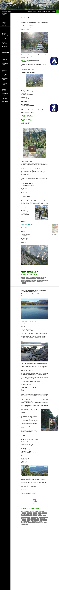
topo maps (33, 281)
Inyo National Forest (25, 60)
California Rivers (30, 289)
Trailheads (45, 22)
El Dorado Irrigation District (42, 392)
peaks (23, 281)
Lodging (39, 11)
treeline (41, 281)
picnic (30, 521)
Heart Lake (24, 235)
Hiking (41, 22)
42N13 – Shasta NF (4, 38)
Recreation (48, 11)
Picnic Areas (43, 290)
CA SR (39, 511)
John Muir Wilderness (26, 115)
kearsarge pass (24, 280)
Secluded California (5, 101)
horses (39, 278)
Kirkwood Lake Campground (26, 432)
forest (23, 517)
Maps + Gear (53, 11)
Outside (43, 11)
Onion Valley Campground (28, 26)
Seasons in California (5, 99)
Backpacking (23, 22)
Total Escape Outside (6, 11)
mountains (34, 280)
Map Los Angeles (4, 77)
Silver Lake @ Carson (31, 293)
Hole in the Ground (4, 31)
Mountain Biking (38, 290)
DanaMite (3, 42)
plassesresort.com (24, 494)
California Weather (5, 97)
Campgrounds (29, 22)
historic (34, 518)
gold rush (28, 517)
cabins (42, 511)
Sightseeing (23, 291)
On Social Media (4, 98)
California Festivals (5, 93)
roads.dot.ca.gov (24, 382)
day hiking (24, 514)
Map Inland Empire (5, 75)
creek (38, 277)
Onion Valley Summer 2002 (29, 274)
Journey (34, 11)
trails (37, 281)
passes (26, 521)
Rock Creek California (5, 43)
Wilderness (23, 23)
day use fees (29, 514)
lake (30, 280)
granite (23, 278)
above (23, 277)
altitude (27, 277)
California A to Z (4, 59)
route (40, 521)
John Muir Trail (25, 113)
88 (22, 511)
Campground (32, 277)
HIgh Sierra (28, 278)
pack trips (45, 280)
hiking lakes (34, 278)
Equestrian (34, 22)
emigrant (40, 515)
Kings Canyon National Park (29, 116)
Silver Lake (30, 522)
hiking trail (29, 518)
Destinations (30, 11)
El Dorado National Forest (26, 329)
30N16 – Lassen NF (5, 35)
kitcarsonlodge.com (25, 487)
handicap (45, 517)
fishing (44, 515)
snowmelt (27, 281)
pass (23, 521)
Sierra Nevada (24, 522)
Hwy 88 (43, 518)
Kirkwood (25, 330)
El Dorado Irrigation (36, 514)
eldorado (35, 515)
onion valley (40, 280)
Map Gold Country (5, 74)
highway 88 (24, 518)
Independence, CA (28, 198)
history (39, 518)
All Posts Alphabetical (4, 20)
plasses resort (35, 521)
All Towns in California (4, 23)
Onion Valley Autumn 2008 (29, 272)
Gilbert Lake (24, 232)
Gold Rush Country (34, 517)
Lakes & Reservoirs (30, 290)
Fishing (38, 22)
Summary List (4, 25)
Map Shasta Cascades (5, 88)
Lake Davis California (5, 46)
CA (35, 511)
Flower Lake (24, 231)
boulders (32, 511)
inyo (42, 278)
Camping (41, 289)
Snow (27, 291)
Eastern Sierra (42, 277)
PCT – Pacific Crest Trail (27, 120)
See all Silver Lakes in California (30, 508)
